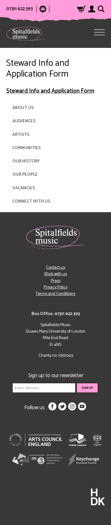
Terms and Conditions (55, 293)
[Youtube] (82, 406)
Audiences (23, 121)
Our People (25, 174)
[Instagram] (72, 406)
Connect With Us (31, 201)
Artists (20, 134)
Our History (26, 161)
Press (55, 280)
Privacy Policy (56, 287)
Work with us (55, 274)
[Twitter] (62, 406)
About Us (23, 107)
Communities (26, 148)
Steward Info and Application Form (50, 91)
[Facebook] (52, 406)
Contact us (55, 267)
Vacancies (23, 188)
